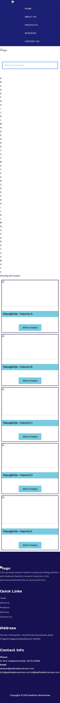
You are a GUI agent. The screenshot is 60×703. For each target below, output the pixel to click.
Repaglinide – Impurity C (18, 422)
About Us (30, 17)
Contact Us (32, 41)
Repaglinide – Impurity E (17, 531)
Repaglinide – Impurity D (18, 475)
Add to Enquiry (30, 327)
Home (28, 8)
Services (30, 33)
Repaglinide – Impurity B (17, 366)
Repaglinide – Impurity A (18, 313)
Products (31, 25)
